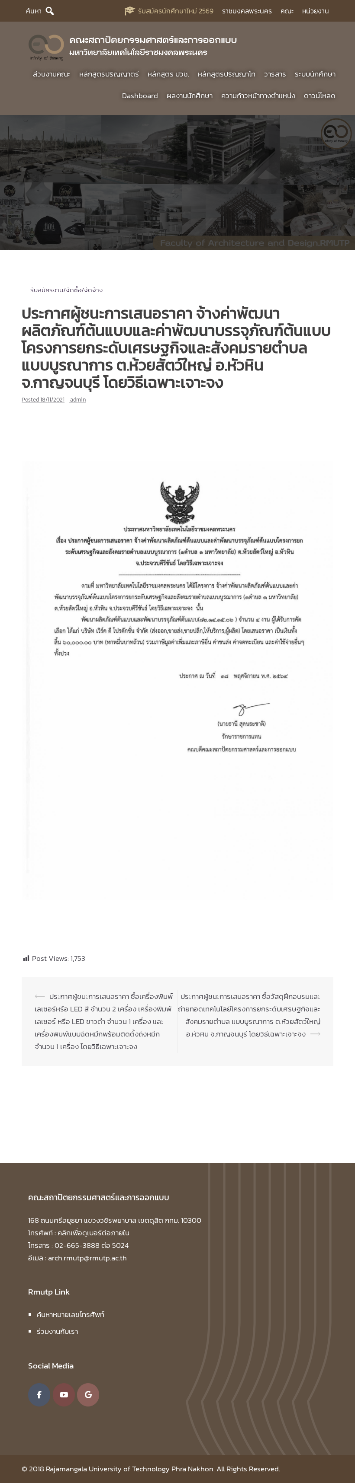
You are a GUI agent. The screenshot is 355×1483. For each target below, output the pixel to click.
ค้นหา (34, 11)
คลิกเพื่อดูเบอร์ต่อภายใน (93, 1232)
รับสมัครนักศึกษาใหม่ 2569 (175, 11)
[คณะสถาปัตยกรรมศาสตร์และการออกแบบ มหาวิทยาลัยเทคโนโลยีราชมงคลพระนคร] (133, 45)
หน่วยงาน (315, 11)
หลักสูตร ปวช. (168, 74)
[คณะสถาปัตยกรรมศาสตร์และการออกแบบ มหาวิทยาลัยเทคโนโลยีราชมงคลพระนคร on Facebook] (39, 1394)
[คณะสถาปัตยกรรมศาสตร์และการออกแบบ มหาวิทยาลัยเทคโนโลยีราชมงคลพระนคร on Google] (88, 1394)
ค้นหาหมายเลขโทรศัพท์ (70, 1314)
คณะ (287, 11)
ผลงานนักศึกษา (190, 95)
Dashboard (140, 95)
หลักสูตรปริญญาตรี (109, 74)
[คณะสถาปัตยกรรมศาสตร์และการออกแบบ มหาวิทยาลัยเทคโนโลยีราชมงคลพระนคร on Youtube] (64, 1394)
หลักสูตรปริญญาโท (226, 74)
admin (78, 399)
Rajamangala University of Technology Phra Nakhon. (130, 1468)
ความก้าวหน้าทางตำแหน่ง (258, 95)
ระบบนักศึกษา (315, 74)
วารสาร (275, 74)
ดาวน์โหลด (320, 95)
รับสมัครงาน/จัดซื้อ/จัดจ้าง (66, 290)
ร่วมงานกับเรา (57, 1331)
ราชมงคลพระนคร (247, 11)
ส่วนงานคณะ (52, 74)
